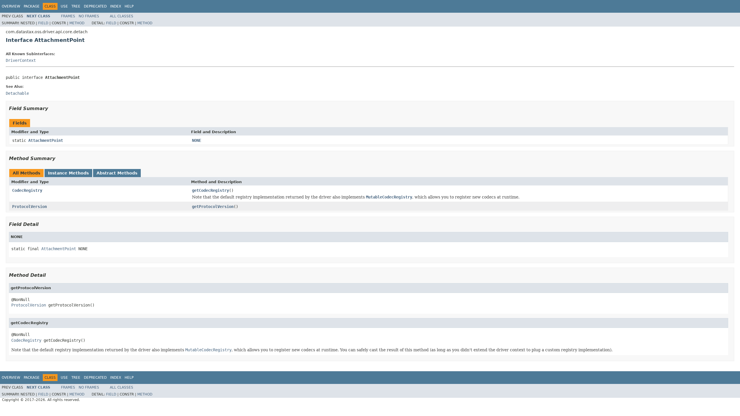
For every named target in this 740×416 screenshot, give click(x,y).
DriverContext (21, 60)
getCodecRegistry (210, 190)
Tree (75, 6)
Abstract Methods (117, 173)
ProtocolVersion (29, 206)
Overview (11, 6)
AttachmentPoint (45, 140)
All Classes (121, 16)
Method (76, 23)
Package (32, 6)
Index (115, 6)
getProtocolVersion (213, 206)
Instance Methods (68, 173)
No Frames (89, 16)
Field (43, 23)
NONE (196, 140)
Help (129, 6)
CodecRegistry (27, 190)
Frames (68, 16)
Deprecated (95, 6)
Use (64, 6)
